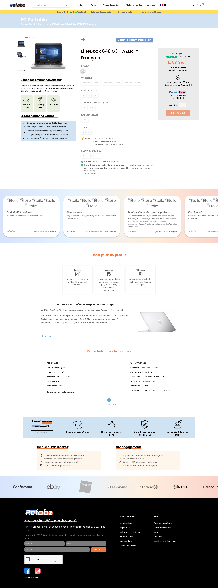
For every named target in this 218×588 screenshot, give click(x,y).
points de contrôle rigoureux (53, 123)
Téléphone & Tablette (130, 532)
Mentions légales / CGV (165, 541)
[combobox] (163, 5)
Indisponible (178, 113)
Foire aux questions (163, 523)
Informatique (126, 523)
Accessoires (126, 541)
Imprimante (125, 527)
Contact (158, 536)
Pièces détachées (129, 545)
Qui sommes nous (162, 527)
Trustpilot (42, 231)
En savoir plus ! (42, 433)
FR (165, 5)
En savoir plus (116, 145)
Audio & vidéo (126, 536)
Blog (156, 532)
